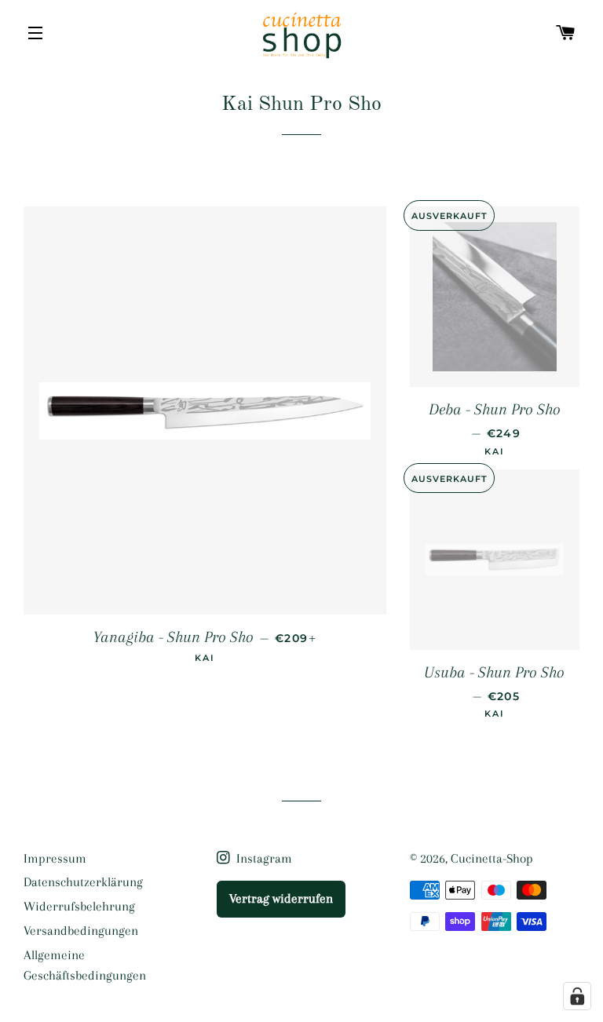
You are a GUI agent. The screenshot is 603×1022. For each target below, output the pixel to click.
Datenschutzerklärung (83, 881)
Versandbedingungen (81, 930)
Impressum (55, 858)
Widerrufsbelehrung (79, 906)
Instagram (262, 858)
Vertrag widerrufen (281, 898)
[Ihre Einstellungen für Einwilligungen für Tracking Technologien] (577, 996)
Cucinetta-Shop (492, 858)
